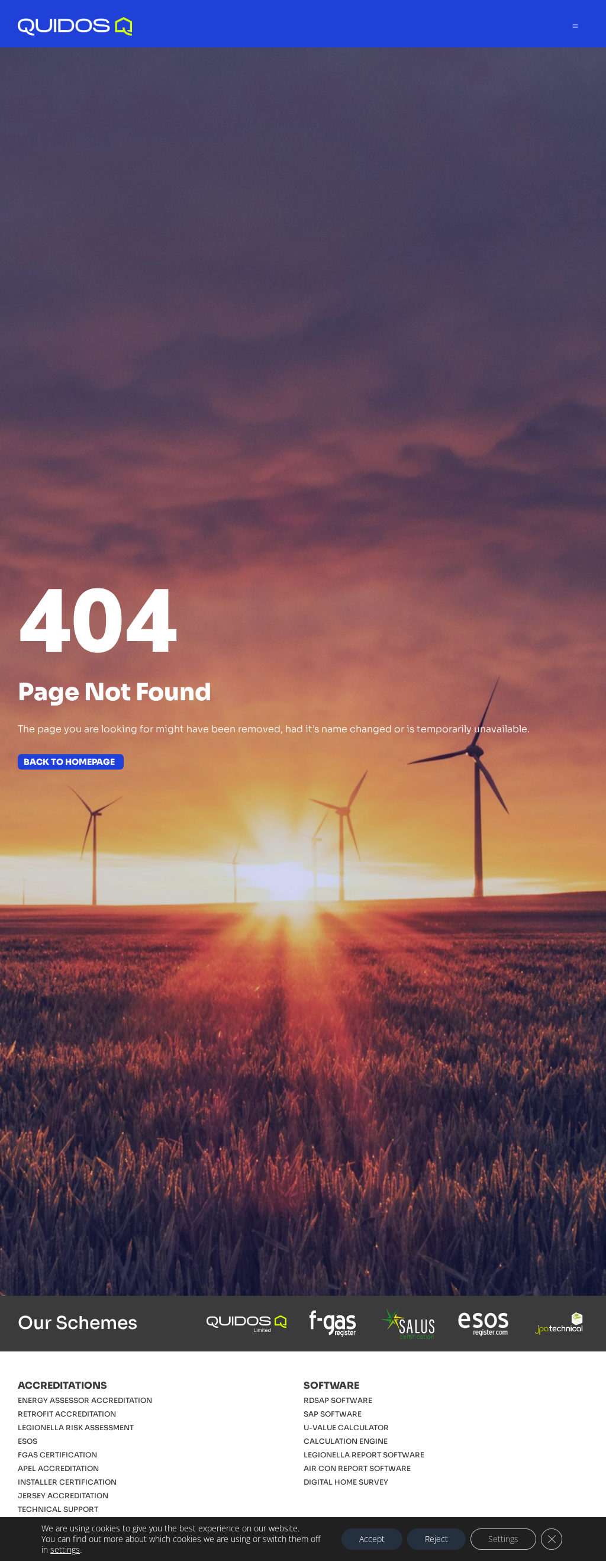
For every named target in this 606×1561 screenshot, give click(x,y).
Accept (372, 1538)
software (331, 1385)
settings (65, 1549)
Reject (436, 1538)
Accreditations (62, 1385)
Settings (503, 1538)
